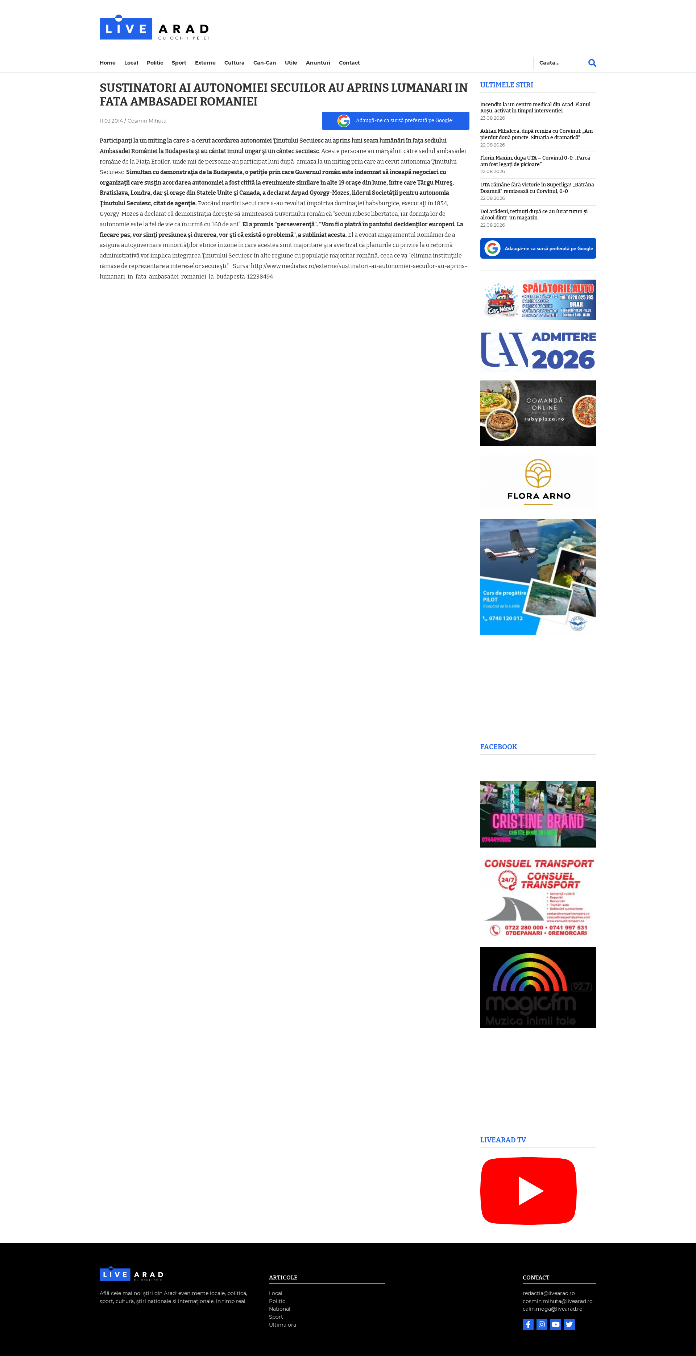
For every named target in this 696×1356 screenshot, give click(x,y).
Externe (205, 63)
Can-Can (264, 63)
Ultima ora (282, 1325)
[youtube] (556, 1325)
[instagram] (542, 1325)
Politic (155, 63)
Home (108, 63)
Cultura (234, 63)
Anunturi (318, 63)
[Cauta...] (592, 63)
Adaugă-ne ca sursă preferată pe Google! (405, 120)
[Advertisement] (411, 27)
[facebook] (529, 1325)
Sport (179, 63)
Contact (349, 63)
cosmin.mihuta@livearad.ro (558, 1301)
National (279, 1309)
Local (131, 63)
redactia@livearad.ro (549, 1293)
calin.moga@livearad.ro (553, 1309)
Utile (291, 63)
